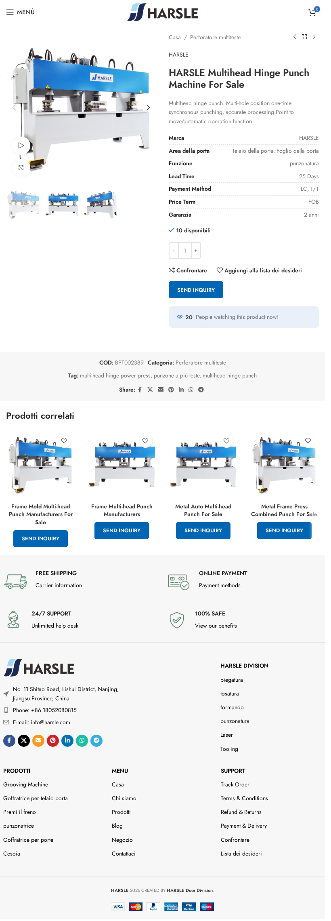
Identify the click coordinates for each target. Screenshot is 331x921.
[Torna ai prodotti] (304, 37)
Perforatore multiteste (215, 37)
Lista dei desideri (241, 853)
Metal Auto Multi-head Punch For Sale (203, 510)
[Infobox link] (81, 581)
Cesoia (11, 853)
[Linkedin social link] (181, 389)
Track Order (235, 784)
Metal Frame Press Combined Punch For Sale (284, 510)
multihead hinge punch (230, 375)
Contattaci (124, 853)
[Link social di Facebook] (140, 389)
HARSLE (179, 55)
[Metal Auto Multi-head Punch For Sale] (203, 464)
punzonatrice (18, 826)
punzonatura (234, 721)
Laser (226, 735)
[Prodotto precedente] (295, 37)
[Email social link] (160, 389)
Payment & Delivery (244, 826)
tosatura (229, 693)
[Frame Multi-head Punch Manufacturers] (121, 464)
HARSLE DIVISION (244, 666)
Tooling (229, 749)
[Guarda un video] (21, 146)
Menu (120, 771)
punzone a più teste (176, 375)
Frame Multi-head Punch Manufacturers (122, 510)
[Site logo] (162, 11)
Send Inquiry (196, 290)
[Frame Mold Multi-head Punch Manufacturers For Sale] (40, 464)
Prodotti (16, 771)
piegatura (231, 680)
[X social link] (150, 389)
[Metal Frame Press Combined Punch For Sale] (284, 464)
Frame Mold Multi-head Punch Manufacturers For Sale (41, 514)
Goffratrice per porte (28, 840)
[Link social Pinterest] (171, 389)
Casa (175, 37)
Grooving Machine (25, 784)
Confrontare (235, 840)
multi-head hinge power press (115, 375)
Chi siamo (124, 798)
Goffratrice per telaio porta (35, 798)
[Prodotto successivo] (314, 37)
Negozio (122, 840)
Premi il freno (19, 812)
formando (232, 707)
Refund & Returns (241, 812)
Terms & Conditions (244, 798)
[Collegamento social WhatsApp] (191, 389)
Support (233, 771)
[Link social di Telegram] (201, 389)
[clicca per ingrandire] (21, 168)
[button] (14, 107)
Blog (117, 826)
